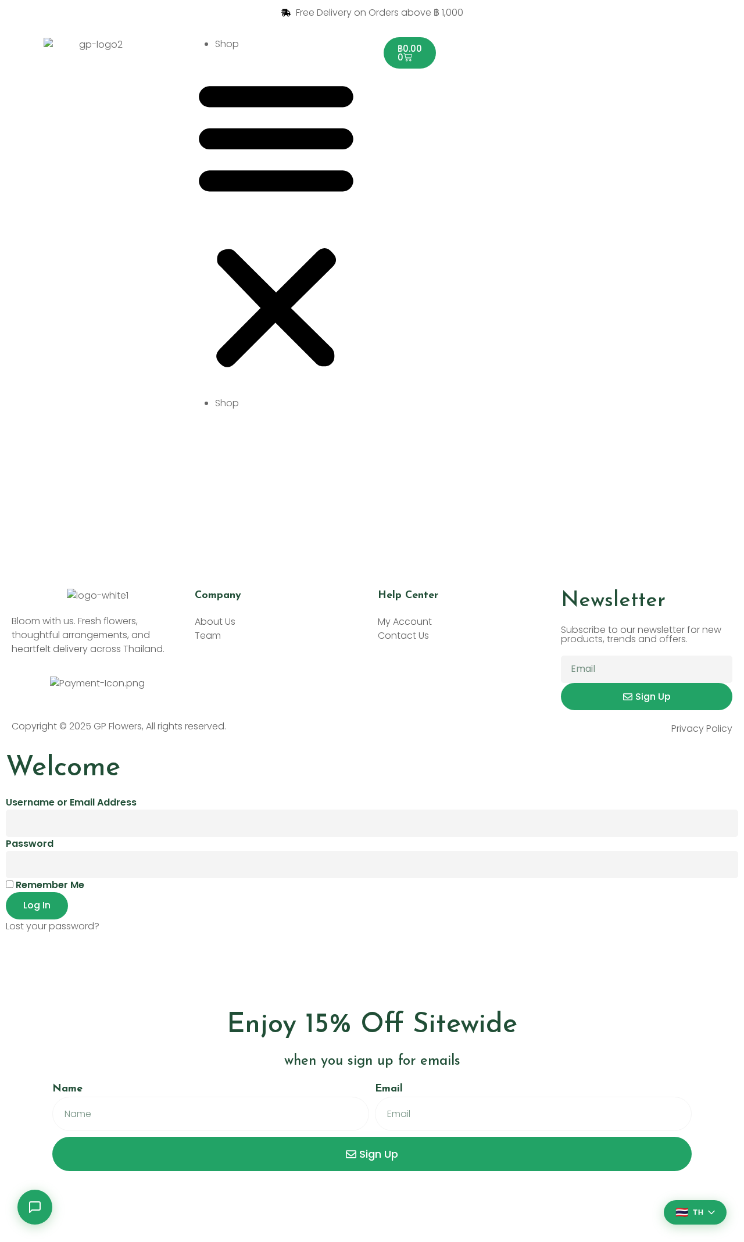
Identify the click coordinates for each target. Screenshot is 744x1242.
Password (29, 843)
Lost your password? (52, 926)
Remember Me (48, 885)
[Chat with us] (34, 1207)
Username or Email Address (71, 802)
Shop (227, 44)
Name (67, 1089)
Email (389, 1089)
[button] (276, 223)
